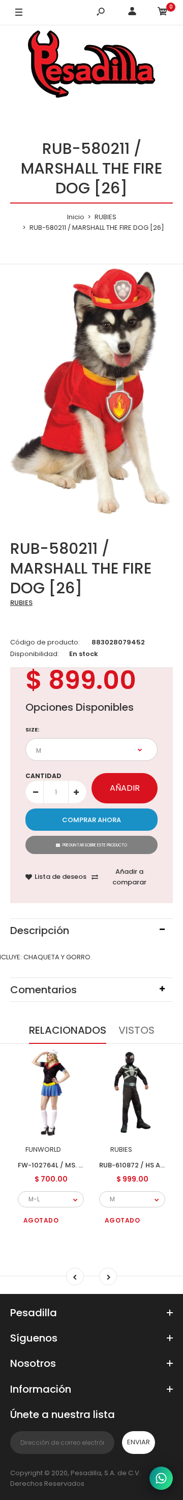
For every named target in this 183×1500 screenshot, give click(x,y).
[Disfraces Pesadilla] (91, 65)
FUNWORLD (43, 1149)
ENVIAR (138, 1442)
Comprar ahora (91, 820)
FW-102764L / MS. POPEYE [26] (68, 1164)
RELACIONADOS (67, 1030)
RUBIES (21, 602)
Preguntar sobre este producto (95, 845)
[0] (163, 13)
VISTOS (136, 1030)
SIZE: (32, 729)
